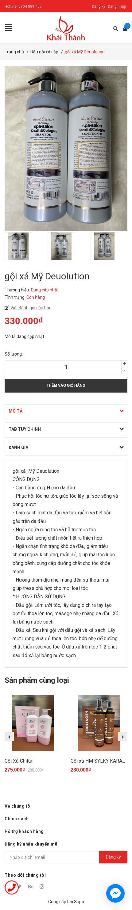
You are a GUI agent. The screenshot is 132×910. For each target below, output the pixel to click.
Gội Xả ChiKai (19, 761)
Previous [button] (9, 736)
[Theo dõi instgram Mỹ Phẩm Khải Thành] (43, 886)
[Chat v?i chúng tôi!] (115, 893)
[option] (23, 246)
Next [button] (122, 736)
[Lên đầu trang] (115, 880)
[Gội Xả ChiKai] (33, 723)
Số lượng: (14, 354)
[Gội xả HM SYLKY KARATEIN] (99, 723)
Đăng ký (98, 6)
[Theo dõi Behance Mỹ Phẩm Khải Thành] (31, 886)
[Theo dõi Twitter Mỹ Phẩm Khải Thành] (19, 886)
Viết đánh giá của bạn (31, 307)
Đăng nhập (117, 6)
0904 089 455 (30, 6)
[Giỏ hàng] (123, 29)
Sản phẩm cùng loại (37, 680)
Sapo (79, 901)
